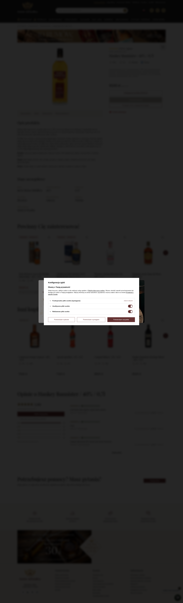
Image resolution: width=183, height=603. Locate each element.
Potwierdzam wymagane (91, 319)
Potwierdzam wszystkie (121, 319)
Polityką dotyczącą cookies (96, 290)
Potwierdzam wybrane (61, 319)
